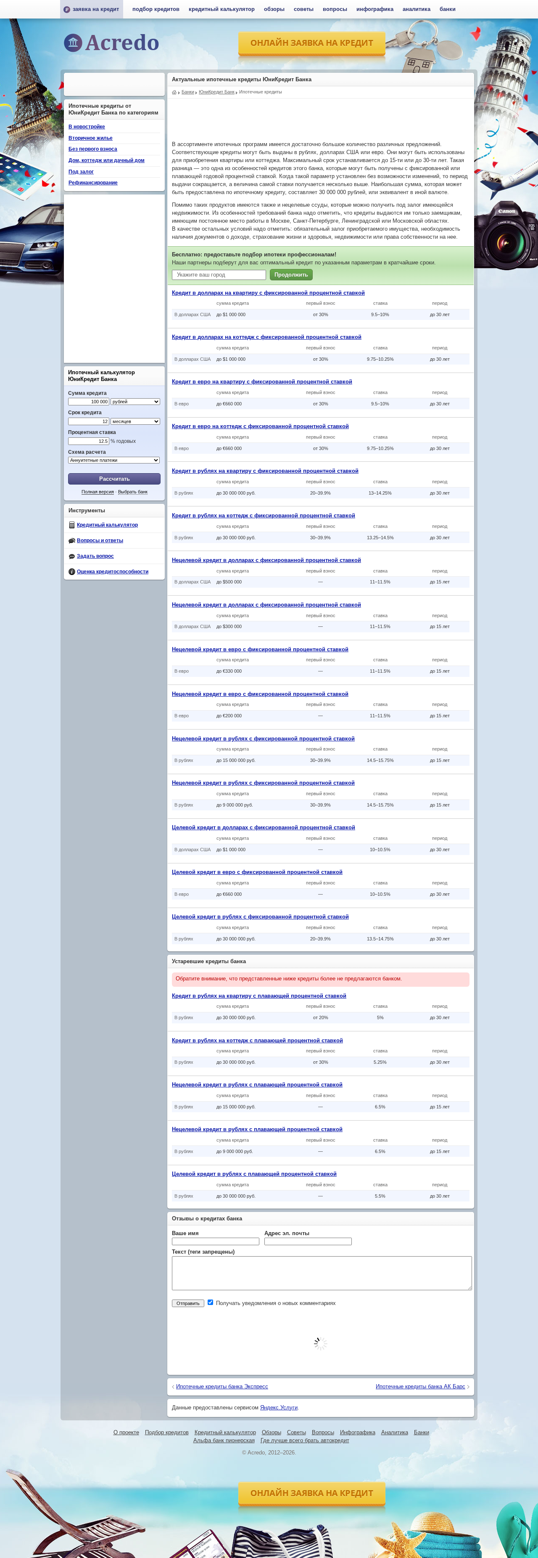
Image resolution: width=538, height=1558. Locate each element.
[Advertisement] (321, 117)
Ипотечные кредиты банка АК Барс (420, 1387)
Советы (304, 9)
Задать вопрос (95, 556)
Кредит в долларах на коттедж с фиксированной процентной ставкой (266, 337)
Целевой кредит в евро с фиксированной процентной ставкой (257, 872)
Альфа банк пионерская (224, 1440)
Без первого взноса (93, 149)
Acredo (174, 91)
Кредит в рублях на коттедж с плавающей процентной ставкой (257, 1041)
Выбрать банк (133, 491)
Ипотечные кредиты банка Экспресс (222, 1387)
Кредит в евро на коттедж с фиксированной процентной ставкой (260, 426)
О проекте (126, 1432)
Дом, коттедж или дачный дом (107, 160)
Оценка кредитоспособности (112, 572)
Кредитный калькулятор (107, 525)
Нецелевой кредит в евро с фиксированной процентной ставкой (260, 649)
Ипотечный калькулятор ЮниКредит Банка (101, 375)
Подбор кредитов (155, 9)
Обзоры (274, 9)
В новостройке (87, 127)
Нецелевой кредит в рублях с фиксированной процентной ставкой (263, 739)
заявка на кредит (96, 9)
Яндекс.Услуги (279, 1408)
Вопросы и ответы (100, 540)
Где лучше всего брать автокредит (305, 1440)
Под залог (81, 172)
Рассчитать (114, 479)
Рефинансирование (93, 183)
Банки (448, 9)
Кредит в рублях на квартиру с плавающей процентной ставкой (259, 996)
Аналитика (416, 9)
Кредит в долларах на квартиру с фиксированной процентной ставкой (268, 293)
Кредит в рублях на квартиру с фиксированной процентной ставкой (265, 471)
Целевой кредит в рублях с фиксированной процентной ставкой (260, 917)
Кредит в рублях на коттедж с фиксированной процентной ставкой (263, 516)
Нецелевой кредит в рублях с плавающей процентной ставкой (257, 1085)
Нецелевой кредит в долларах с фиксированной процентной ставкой (266, 560)
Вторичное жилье (91, 138)
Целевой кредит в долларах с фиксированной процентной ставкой (263, 828)
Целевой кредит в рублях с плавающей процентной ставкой (254, 1174)
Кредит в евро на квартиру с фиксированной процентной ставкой (262, 382)
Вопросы (335, 9)
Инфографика (374, 9)
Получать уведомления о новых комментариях (275, 1303)
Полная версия (98, 491)
